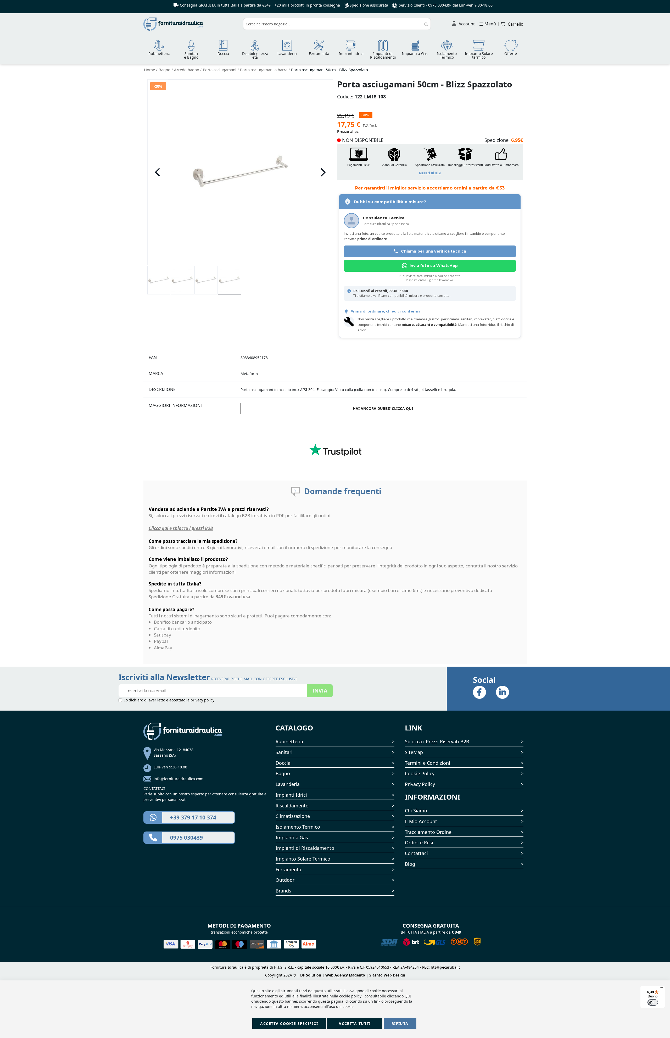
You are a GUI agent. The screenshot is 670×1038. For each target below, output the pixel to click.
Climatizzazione (293, 816)
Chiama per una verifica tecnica (433, 251)
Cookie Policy (419, 773)
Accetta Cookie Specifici (289, 1023)
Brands (283, 891)
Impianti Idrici (291, 795)
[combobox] (337, 24)
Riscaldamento (292, 805)
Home (150, 69)
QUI (408, 996)
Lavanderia (288, 784)
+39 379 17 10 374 (193, 817)
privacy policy (202, 699)
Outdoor (285, 880)
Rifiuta (400, 1023)
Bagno (165, 69)
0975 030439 (439, 5)
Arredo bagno (187, 69)
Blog (410, 864)
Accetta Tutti (355, 1023)
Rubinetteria (289, 741)
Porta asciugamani (220, 69)
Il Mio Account (421, 821)
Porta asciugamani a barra (264, 69)
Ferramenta (288, 869)
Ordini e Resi (419, 842)
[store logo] (191, 24)
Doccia (283, 763)
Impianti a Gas (292, 837)
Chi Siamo (416, 810)
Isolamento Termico (298, 827)
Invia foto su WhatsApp (434, 265)
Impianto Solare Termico (303, 859)
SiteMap (414, 752)
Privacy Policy (420, 784)
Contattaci (416, 853)
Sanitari (284, 752)
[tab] (191, 358)
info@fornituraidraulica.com (178, 778)
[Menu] (661, 989)
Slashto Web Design (387, 975)
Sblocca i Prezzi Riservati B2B (437, 741)
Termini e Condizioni (427, 763)
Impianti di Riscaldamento (305, 848)
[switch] (652, 1002)
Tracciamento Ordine (428, 832)
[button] (157, 172)
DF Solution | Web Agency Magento (332, 975)
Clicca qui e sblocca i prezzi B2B (181, 528)
